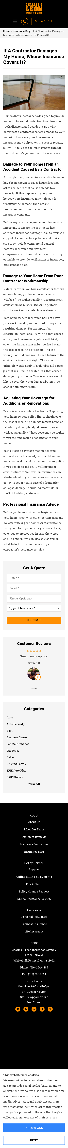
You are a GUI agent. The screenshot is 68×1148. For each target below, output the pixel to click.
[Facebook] (25, 1009)
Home (6, 31)
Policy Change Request (34, 891)
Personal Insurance (34, 916)
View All (34, 783)
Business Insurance (34, 924)
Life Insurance (34, 931)
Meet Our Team (34, 829)
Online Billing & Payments (34, 876)
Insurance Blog (22, 31)
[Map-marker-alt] (17, 1009)
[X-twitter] (50, 1009)
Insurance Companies (34, 844)
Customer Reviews (34, 837)
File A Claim (34, 884)
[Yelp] (34, 1009)
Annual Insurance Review (34, 899)
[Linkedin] (42, 1009)
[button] (15, 21)
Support (34, 869)
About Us (34, 822)
